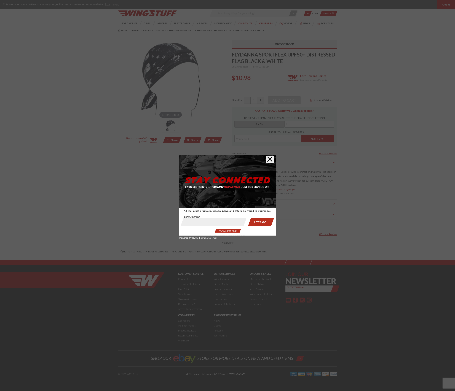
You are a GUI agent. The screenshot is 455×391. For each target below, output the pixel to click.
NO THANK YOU (227, 230)
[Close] (270, 159)
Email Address (191, 216)
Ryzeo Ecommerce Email (204, 238)
